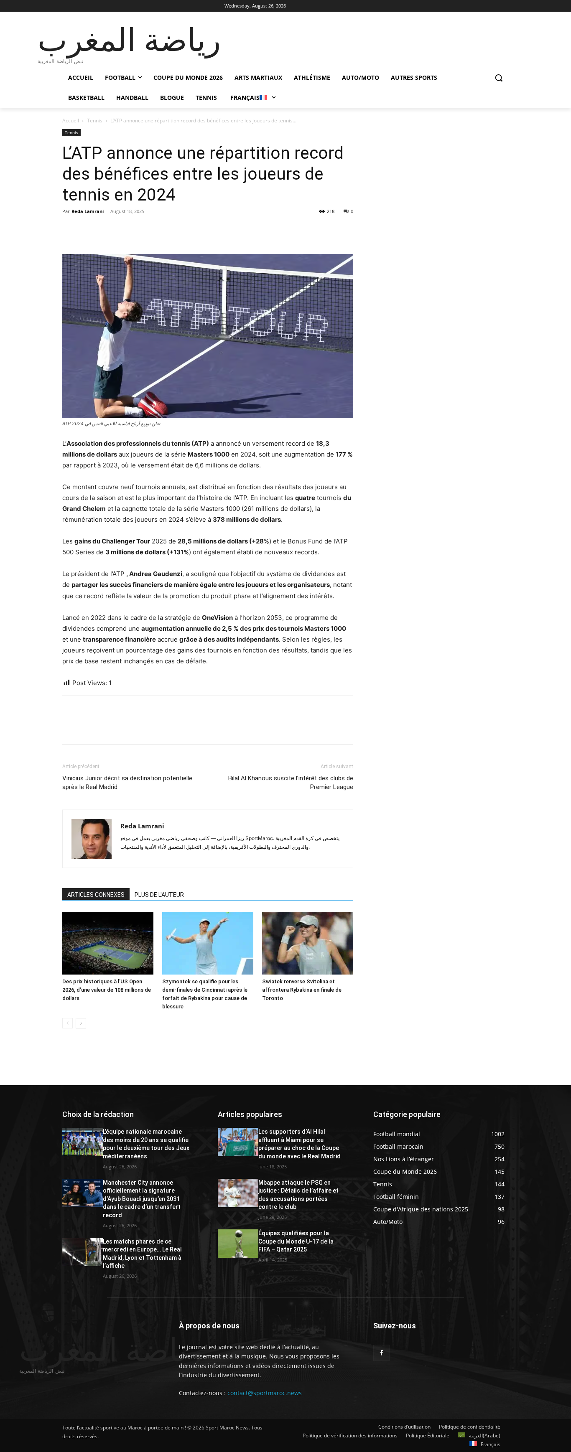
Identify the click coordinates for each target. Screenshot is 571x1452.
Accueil (70, 120)
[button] (499, 78)
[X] (90, 230)
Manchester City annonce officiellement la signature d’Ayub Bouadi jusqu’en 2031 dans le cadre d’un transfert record (142, 1198)
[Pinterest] (109, 230)
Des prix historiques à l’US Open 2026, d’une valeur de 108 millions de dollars (106, 989)
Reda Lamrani (87, 211)
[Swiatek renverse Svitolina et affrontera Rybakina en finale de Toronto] (307, 943)
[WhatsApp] (128, 230)
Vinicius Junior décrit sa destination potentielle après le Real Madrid (127, 782)
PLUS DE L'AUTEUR (159, 894)
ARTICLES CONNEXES (96, 894)
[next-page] (81, 1023)
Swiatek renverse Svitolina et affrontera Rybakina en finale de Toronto (302, 989)
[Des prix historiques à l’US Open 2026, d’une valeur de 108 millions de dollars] (107, 943)
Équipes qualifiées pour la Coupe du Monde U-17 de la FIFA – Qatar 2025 (296, 1241)
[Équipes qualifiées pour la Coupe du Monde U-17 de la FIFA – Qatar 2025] (238, 1243)
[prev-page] (67, 1023)
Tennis (94, 120)
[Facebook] (70, 230)
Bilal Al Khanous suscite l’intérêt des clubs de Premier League (290, 782)
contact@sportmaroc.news (264, 1393)
